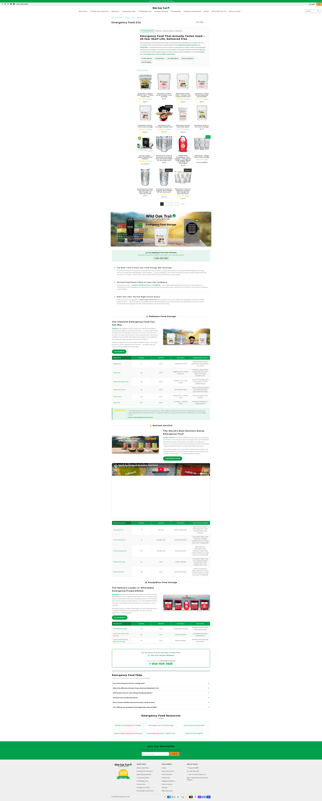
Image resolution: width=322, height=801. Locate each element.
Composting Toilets (143, 778)
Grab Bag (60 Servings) (120, 628)
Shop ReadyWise (119, 617)
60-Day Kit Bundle (118, 571)
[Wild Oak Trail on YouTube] (14, 4)
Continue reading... (142, 70)
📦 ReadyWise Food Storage (161, 582)
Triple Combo (117, 396)
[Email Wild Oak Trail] (2, 4)
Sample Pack (117, 363)
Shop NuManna (119, 351)
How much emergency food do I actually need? (129, 683)
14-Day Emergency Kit (119, 551)
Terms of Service (167, 784)
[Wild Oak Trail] (161, 8)
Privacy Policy (166, 778)
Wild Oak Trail (120, 797)
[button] (84, 11)
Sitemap (164, 787)
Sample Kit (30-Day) (119, 562)
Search (164, 768)
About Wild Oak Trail (168, 771)
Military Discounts (167, 791)
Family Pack (116, 372)
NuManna (181, 45)
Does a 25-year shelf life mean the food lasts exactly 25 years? (134, 702)
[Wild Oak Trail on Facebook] (5, 4)
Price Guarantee (167, 774)
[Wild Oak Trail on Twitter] (11, 4)
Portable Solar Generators (145, 771)
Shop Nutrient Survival (172, 458)
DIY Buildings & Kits (142, 781)
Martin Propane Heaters (144, 774)
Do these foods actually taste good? (125, 697)
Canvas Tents (141, 784)
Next (182, 204)
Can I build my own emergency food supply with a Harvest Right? (135, 707)
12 (177, 204)
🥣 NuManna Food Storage (161, 316)
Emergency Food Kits (143, 787)
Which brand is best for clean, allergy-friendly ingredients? (132, 693)
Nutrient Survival (191, 45)
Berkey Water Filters (143, 768)
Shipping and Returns (168, 781)
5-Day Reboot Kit (118, 530)
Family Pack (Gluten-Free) (121, 381)
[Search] (318, 11)
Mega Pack (116, 402)
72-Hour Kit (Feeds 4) (119, 540)
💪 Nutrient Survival (161, 425)
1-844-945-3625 (22, 4)
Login (313, 4)
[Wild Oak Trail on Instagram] (8, 4)
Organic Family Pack (119, 389)
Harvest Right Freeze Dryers (145, 791)
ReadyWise (144, 47)
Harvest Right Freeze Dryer (148, 300)
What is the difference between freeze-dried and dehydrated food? (136, 688)
